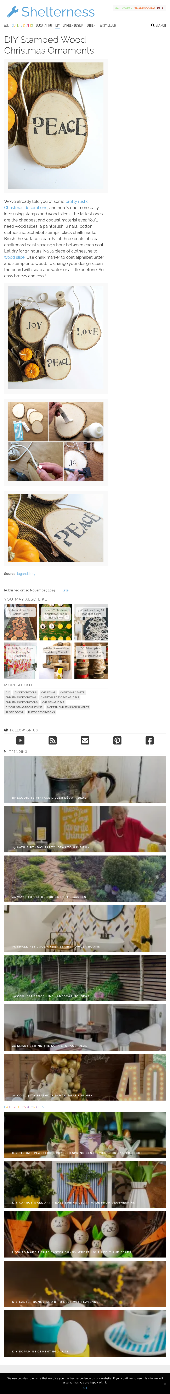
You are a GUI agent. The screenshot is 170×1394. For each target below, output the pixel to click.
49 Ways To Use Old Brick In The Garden (49, 897)
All (6, 25)
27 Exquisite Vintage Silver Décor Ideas (49, 797)
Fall (160, 8)
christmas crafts (72, 692)
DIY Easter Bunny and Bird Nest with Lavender (56, 1301)
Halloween (123, 8)
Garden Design (73, 25)
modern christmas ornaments (68, 707)
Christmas (48, 692)
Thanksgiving (145, 8)
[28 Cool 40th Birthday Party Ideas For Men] (85, 1077)
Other (91, 25)
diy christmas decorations (24, 707)
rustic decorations (41, 712)
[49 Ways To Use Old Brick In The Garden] (85, 879)
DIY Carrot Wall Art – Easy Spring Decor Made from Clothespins (73, 1202)
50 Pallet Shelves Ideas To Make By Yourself (56, 650)
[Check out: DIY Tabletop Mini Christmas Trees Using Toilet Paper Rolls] (91, 661)
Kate (65, 590)
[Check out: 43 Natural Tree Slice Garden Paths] (20, 622)
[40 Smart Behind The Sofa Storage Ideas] (85, 1027)
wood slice (14, 257)
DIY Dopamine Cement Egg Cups (40, 1351)
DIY (57, 25)
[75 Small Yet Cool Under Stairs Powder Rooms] (85, 928)
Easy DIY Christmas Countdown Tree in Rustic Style (56, 614)
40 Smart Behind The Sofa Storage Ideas (49, 1045)
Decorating (44, 25)
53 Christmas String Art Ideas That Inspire (91, 612)
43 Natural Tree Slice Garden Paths (21, 612)
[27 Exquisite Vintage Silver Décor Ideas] (85, 779)
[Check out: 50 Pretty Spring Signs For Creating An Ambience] (20, 661)
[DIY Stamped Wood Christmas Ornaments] (55, 188)
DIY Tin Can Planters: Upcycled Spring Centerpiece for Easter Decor (77, 1153)
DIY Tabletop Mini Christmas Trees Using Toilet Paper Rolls (91, 652)
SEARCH (161, 25)
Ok (85, 1387)
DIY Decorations (25, 692)
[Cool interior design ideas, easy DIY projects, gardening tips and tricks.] (50, 20)
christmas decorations (22, 702)
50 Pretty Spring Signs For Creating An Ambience (20, 652)
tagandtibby (26, 574)
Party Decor (107, 25)
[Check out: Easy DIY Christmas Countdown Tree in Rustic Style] (56, 622)
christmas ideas (53, 702)
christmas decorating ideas (60, 697)
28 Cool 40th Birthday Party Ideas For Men (52, 1095)
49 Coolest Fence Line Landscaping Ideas (51, 996)
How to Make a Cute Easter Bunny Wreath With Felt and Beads (71, 1252)
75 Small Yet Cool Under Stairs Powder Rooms (56, 946)
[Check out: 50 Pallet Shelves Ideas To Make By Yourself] (56, 661)
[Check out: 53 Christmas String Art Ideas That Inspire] (91, 622)
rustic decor (14, 712)
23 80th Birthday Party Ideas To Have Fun (51, 847)
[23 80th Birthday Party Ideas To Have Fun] (85, 829)
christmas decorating (21, 697)
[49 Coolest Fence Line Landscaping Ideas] (85, 978)
